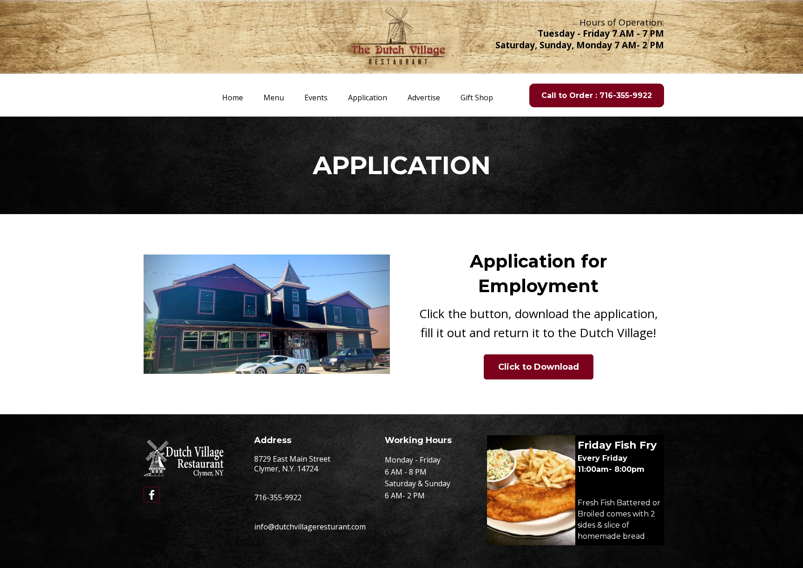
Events (316, 97)
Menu (273, 97)
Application (367, 97)
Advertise (424, 97)
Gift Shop (477, 97)
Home (232, 97)
